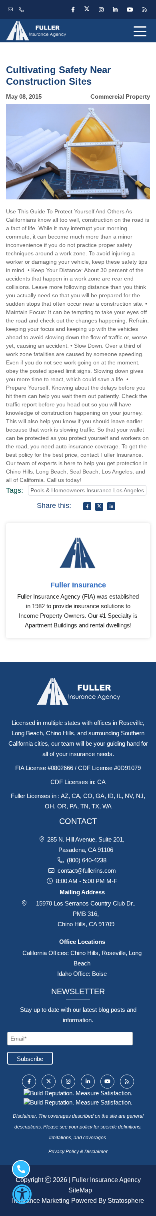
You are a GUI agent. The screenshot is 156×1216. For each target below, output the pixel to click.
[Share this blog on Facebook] (87, 506)
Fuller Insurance (78, 585)
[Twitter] (86, 9)
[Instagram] (101, 9)
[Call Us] (22, 9)
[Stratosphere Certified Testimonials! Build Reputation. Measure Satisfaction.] (78, 1092)
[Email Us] (11, 9)
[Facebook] (72, 9)
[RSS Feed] (143, 9)
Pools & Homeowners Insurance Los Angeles (87, 490)
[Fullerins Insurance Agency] (52, 31)
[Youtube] (130, 9)
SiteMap (80, 1190)
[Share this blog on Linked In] (111, 506)
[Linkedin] (115, 9)
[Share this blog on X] (99, 507)
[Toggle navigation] (141, 31)
